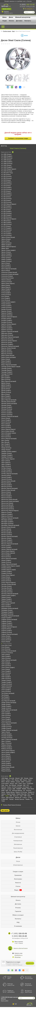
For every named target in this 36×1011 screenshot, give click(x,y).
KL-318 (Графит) (6, 182)
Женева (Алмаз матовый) (9, 403)
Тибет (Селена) (6, 678)
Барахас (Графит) (6, 313)
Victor (29, 795)
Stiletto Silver (5, 248)
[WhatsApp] (12, 87)
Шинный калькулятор (22, 17)
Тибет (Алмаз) (5, 675)
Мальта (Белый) (6, 494)
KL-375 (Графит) (6, 233)
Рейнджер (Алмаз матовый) (9, 608)
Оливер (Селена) (6, 573)
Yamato (11, 799)
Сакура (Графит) (6, 617)
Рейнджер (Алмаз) (6, 610)
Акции (4, 21)
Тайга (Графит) (6, 656)
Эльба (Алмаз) (5, 761)
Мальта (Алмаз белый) (8, 490)
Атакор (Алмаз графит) (8, 302)
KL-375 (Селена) (6, 235)
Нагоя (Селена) (6, 556)
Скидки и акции (18, 871)
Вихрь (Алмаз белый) (7, 355)
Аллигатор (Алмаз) (7, 276)
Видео (16, 890)
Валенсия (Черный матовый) (10, 346)
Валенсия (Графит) (7, 344)
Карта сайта (4, 1000)
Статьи (18, 886)
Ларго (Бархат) (5, 462)
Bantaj (17, 780)
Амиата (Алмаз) (6, 280)
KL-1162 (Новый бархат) (8, 169)
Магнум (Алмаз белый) (8, 481)
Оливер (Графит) (6, 571)
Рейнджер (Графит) (7, 612)
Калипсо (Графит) (6, 412)
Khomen (3, 787)
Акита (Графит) (6, 265)
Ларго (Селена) (6, 466)
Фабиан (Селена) (6, 748)
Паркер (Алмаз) (6, 597)
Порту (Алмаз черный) (8, 603)
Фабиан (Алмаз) (6, 745)
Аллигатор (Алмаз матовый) (9, 274)
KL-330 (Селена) (6, 208)
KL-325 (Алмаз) (6, 196)
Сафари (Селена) (6, 625)
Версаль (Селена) (6, 353)
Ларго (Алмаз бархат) (7, 459)
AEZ (22, 778)
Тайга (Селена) (6, 658)
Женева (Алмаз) (6, 405)
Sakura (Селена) (6, 243)
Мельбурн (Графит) (7, 521)
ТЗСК (3, 801)
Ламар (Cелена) (6, 448)
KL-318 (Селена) (6, 184)
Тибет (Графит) (6, 676)
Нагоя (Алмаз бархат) (8, 551)
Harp (2, 785)
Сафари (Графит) (6, 623)
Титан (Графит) (6, 689)
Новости (18, 882)
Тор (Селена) (5, 699)
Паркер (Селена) (6, 601)
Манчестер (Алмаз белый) (9, 499)
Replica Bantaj (10, 792)
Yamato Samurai (19, 799)
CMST (23, 781)
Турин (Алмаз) (5, 732)
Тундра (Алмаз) (6, 724)
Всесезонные (18, 829)
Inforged (19, 785)
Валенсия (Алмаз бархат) (9, 340)
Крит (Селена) (5, 446)
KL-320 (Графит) (6, 193)
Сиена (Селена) (6, 639)
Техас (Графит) (6, 671)
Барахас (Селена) (6, 315)
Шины (4, 17)
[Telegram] (8, 87)
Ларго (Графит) (6, 464)
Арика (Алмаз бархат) (8, 283)
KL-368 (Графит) (6, 222)
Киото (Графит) (6, 435)
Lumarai (9, 788)
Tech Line (16, 795)
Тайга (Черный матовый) (8, 660)
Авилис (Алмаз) (6, 252)
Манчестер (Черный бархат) (10, 510)
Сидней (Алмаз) (6, 628)
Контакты (28, 21)
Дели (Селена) (5, 379)
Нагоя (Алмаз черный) (8, 553)
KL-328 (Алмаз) (6, 200)
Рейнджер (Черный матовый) (10, 615)
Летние (18, 822)
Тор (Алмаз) (5, 695)
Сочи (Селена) (5, 649)
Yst (31, 799)
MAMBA (18, 788)
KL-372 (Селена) (6, 230)
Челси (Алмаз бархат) (8, 750)
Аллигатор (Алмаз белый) (9, 272)
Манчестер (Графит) (7, 507)
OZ (24, 790)
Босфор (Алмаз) (6, 318)
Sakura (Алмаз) (6, 239)
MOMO (24, 788)
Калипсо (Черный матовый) (9, 416)
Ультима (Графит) (6, 735)
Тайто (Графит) (6, 663)
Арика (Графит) (6, 289)
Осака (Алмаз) (5, 577)
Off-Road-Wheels (17, 790)
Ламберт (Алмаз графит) (8, 451)
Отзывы (18, 907)
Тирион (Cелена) (6, 686)
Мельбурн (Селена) (7, 523)
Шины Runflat (18, 851)
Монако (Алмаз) (6, 529)
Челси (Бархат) (6, 756)
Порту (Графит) (6, 604)
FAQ (18, 922)
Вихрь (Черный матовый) (9, 364)
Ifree (6, 785)
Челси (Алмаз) (5, 754)
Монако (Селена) (6, 534)
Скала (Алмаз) (5, 641)
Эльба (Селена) (6, 765)
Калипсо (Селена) (6, 414)
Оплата (11, 21)
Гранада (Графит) (6, 372)
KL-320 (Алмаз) (6, 191)
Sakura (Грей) (5, 241)
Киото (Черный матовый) (9, 438)
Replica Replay (11, 794)
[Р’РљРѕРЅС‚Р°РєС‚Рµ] (20, 87)
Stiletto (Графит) (6, 244)
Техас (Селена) (6, 673)
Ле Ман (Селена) (6, 472)
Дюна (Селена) (6, 398)
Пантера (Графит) (6, 590)
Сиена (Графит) (6, 638)
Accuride (11, 778)
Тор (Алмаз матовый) (7, 693)
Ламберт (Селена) (7, 457)
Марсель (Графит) (7, 514)
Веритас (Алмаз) (6, 350)
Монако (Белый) (6, 531)
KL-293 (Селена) (6, 176)
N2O (7, 790)
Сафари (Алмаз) (6, 621)
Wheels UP (18, 797)
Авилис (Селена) (6, 256)
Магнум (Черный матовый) (9, 488)
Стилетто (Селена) (7, 652)
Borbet (8, 781)
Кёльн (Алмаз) (5, 424)
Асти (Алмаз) (5, 296)
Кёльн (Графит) (6, 425)
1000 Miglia (4, 778)
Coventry (28, 781)
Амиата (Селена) (6, 281)
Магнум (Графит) (6, 484)
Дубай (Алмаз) (5, 383)
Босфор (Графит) (6, 320)
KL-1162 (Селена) (6, 171)
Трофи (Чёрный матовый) (9, 710)
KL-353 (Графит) (6, 211)
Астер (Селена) (6, 294)
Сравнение (18, 875)
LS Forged (26, 787)
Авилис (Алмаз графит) (8, 250)
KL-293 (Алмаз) (6, 174)
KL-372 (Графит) (6, 228)
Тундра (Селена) (6, 726)
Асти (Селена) (5, 300)
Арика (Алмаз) (5, 285)
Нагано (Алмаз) (6, 545)
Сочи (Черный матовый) (8, 651)
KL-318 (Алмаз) (6, 180)
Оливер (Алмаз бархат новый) (10, 566)
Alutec (31, 778)
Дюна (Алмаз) (5, 394)
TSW (25, 795)
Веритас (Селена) (6, 352)
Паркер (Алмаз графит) (8, 595)
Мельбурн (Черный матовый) (10, 525)
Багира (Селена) (6, 309)
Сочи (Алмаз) (5, 647)
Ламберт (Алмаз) (6, 453)
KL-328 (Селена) (6, 202)
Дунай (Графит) (6, 390)
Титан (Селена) (6, 691)
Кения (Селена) (6, 422)
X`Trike (30, 797)
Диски (11, 17)
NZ (10, 790)
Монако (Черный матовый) (9, 536)
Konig (9, 787)
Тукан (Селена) (6, 715)
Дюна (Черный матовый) (8, 400)
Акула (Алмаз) (5, 270)
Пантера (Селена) (6, 591)
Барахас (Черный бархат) (9, 316)
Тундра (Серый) (6, 728)
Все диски (5, 810)
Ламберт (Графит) (6, 455)
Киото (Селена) (6, 436)
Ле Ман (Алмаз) (6, 468)
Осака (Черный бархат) (8, 582)
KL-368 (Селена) (6, 224)
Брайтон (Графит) (6, 328)
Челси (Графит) (6, 758)
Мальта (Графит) (6, 496)
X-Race (24, 797)
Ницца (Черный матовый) (9, 564)
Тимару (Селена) (6, 684)
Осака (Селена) (6, 580)
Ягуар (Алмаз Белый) (7, 767)
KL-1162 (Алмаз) (6, 165)
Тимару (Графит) (6, 682)
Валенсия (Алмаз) (6, 342)
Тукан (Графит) (6, 713)
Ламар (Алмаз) (5, 449)
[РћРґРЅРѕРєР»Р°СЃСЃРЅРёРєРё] (23, 970)
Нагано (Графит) (6, 547)
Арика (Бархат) (6, 287)
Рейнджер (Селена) (7, 614)
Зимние (18, 826)
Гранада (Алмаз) (6, 368)
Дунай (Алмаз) (5, 388)
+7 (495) (19, 933)
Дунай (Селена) (6, 392)
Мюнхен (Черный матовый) (9, 543)
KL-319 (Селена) (6, 189)
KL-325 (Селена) (6, 198)
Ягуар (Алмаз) (5, 769)
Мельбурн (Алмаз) (7, 519)
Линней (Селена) (6, 479)
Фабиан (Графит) (6, 747)
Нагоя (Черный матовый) (9, 558)
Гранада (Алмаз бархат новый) (10, 366)
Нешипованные (18, 848)
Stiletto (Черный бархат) (8, 246)
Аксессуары (18, 879)
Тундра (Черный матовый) (9, 730)
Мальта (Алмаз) (6, 492)
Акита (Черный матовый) (8, 268)
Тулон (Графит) (6, 719)
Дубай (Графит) (6, 385)
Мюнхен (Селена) (6, 542)
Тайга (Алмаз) (5, 654)
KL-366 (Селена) (6, 217)
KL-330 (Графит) (6, 206)
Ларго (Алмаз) (5, 460)
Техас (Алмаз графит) (8, 667)
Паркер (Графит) (6, 599)
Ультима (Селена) (6, 737)
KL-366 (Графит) (6, 215)
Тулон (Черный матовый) (9, 723)
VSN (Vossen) (10, 797)
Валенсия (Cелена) (7, 339)
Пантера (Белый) (6, 588)
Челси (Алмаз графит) (8, 752)
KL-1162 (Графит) (6, 167)
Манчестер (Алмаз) (7, 503)
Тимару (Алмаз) (6, 680)
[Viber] (16, 87)
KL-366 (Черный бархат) (8, 219)
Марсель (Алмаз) (6, 512)
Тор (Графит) (5, 697)
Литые (18, 861)
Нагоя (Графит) (6, 555)
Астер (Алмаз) (5, 291)
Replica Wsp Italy (21, 794)
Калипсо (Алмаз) (6, 411)
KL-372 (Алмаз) (6, 226)
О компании (18, 926)
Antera (3, 780)
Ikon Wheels (12, 785)
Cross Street (5, 783)
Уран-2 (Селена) (6, 743)
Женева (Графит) (6, 407)
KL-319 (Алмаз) (6, 185)
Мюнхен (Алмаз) (6, 538)
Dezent (12, 783)
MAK (14, 788)
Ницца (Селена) (6, 562)
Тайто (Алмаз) (5, 662)
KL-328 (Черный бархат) (8, 204)
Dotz (16, 783)
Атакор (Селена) (6, 307)
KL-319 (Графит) (6, 187)
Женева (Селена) (6, 409)
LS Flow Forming (17, 787)
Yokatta (27, 799)
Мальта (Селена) (6, 497)
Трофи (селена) (6, 708)
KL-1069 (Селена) (6, 163)
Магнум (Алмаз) (6, 483)
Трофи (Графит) (6, 706)
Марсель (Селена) (7, 516)
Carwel (18, 781)
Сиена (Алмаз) (5, 636)
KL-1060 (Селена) (6, 158)
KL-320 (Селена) (6, 195)
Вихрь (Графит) (6, 361)
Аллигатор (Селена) (7, 278)
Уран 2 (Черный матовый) (9, 739)
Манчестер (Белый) (7, 505)
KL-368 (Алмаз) (6, 220)
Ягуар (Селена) (6, 771)
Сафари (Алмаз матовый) (9, 619)
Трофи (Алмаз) (6, 704)
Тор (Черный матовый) (8, 700)
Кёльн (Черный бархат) (8, 429)
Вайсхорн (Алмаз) (6, 333)
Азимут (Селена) (6, 261)
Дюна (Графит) (6, 396)
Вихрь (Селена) (6, 363)
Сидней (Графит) (6, 630)
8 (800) (27, 5)
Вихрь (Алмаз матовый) (8, 357)
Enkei (20, 783)
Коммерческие (18, 840)
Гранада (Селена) (6, 374)
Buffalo (13, 781)
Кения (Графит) (6, 420)
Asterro (8, 780)
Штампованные (18, 865)
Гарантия (18, 911)
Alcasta (26, 778)
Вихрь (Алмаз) (5, 359)
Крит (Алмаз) (5, 440)
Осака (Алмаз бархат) (8, 575)
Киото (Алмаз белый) (7, 431)
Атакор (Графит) (6, 305)
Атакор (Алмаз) (6, 304)
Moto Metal (30, 788)
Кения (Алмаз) (5, 418)
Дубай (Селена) (6, 387)
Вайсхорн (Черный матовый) (10, 337)
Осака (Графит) (6, 579)
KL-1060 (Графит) (6, 156)
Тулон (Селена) (6, 721)
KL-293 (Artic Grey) (7, 172)
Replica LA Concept (21, 792)
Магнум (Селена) (6, 486)
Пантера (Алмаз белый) (8, 584)
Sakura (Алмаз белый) (8, 237)
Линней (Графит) (6, 477)
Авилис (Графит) (6, 254)
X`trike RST (4, 799)
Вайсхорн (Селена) (7, 335)
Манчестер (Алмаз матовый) (10, 501)
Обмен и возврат (18, 915)
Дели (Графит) (5, 377)
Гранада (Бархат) (6, 370)
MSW (3, 790)
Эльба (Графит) (6, 763)
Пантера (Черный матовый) (9, 593)
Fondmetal (30, 783)
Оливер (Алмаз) (6, 567)
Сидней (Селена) (6, 632)
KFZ (28, 785)
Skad (7, 795)
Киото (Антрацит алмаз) (8, 433)
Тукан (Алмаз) (5, 711)
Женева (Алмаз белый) (8, 401)
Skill (11, 795)
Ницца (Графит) (6, 560)
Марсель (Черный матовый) (9, 518)
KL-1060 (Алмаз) (6, 154)
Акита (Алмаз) (5, 263)
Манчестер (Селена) (7, 508)
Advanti (17, 778)
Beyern (25, 780)
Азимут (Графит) (6, 259)
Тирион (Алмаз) (6, 687)
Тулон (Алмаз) (5, 717)
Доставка (19, 21)
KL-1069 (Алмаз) (6, 160)
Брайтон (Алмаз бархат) (8, 324)
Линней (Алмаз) (6, 475)
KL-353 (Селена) (6, 213)
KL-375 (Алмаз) (6, 232)
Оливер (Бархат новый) (8, 569)
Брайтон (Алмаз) (6, 326)
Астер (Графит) (6, 292)
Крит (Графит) (5, 444)
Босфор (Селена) (6, 322)
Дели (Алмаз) (5, 376)
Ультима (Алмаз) (6, 734)
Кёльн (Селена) (6, 427)
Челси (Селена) (6, 759)
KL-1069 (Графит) (6, 161)
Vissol (3, 797)
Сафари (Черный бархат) (9, 627)
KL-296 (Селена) (6, 178)
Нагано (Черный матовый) (9, 549)
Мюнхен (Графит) (6, 540)
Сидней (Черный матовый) (9, 634)
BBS (21, 780)
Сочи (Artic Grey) (6, 645)
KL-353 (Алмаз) (6, 209)
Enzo (24, 783)
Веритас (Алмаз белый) (8, 348)
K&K (24, 785)
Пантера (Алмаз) (6, 586)
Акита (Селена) (6, 267)
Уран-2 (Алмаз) (6, 741)
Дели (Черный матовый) (8, 381)
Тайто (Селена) (6, 665)
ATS (13, 780)
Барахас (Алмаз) (6, 311)
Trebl (21, 795)
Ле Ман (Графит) (6, 470)
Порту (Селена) (6, 606)
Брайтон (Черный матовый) (9, 331)
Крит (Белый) (5, 442)
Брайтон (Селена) (6, 329)
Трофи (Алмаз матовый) (8, 702)
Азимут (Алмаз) (6, 257)
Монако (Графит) (6, 532)
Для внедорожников (18, 833)
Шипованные (18, 844)
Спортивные (18, 837)
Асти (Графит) (5, 298)
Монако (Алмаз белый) (8, 527)
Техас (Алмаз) (5, 669)
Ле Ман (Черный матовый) (9, 473)
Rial (29, 794)
